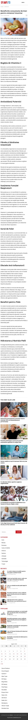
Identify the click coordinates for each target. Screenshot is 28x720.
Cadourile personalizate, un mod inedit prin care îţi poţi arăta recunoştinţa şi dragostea (17, 613)
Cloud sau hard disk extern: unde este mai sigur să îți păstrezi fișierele (17, 579)
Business (4, 545)
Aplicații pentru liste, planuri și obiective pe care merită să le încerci (16, 600)
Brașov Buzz (5, 692)
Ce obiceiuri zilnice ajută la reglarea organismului (11, 482)
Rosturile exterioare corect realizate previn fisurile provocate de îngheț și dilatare (16, 594)
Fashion (4, 553)
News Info (4, 695)
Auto (3, 540)
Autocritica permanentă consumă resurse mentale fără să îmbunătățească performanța (13, 420)
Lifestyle (4, 556)
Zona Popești (5, 671)
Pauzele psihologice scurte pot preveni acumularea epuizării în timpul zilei (12, 441)
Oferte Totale (5, 705)
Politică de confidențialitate (14, 717)
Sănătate (6, 6)
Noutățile (4, 689)
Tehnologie (5, 561)
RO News (4, 679)
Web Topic (4, 676)
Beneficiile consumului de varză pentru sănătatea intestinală (17, 626)
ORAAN (11, 715)
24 (1, 659)
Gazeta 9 (4, 673)
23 (24, 656)
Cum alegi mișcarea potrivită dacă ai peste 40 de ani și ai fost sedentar (14, 523)
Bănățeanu (5, 703)
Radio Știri (4, 700)
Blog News (4, 681)
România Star (5, 708)
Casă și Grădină (6, 548)
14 (17, 654)
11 (5, 654)
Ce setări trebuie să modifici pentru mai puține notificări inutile (16, 572)
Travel (3, 564)
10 (1, 654)
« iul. (2, 664)
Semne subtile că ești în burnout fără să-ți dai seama (14, 462)
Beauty (3, 542)
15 (21, 654)
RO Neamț (4, 684)
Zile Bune (4, 697)
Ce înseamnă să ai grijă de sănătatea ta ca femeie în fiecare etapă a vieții (13, 503)
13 (13, 654)
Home (2, 6)
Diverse (4, 550)
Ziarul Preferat (6, 668)
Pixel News (4, 687)
